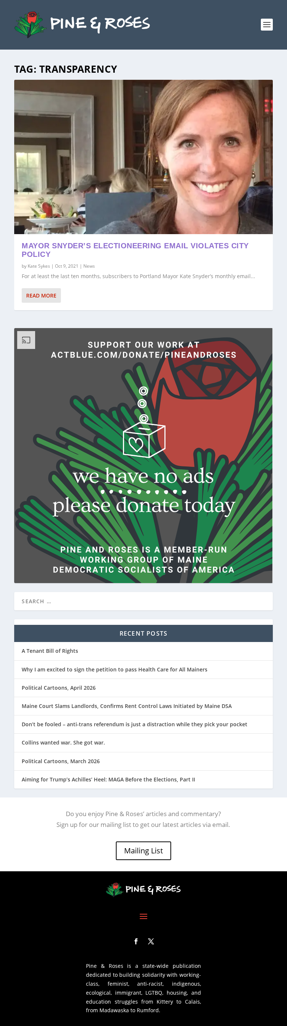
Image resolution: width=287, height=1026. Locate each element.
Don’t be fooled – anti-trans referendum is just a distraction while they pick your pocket (134, 724)
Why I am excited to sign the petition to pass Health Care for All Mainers (114, 669)
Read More (41, 295)
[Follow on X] (151, 941)
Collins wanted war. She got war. (63, 742)
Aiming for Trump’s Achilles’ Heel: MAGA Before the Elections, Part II (108, 779)
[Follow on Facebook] (136, 941)
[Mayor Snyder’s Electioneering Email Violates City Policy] (143, 157)
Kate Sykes (39, 266)
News (89, 266)
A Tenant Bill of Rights (50, 650)
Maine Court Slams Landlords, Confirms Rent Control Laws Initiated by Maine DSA (127, 705)
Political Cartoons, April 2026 (59, 687)
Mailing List (143, 851)
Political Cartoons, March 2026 (61, 761)
